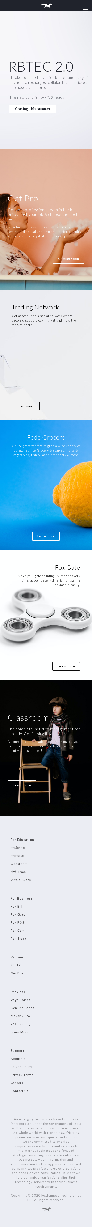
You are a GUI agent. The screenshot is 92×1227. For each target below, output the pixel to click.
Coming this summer (33, 108)
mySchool (18, 848)
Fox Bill (16, 906)
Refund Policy (21, 1067)
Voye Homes (20, 1000)
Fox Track (18, 938)
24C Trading (20, 1024)
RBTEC (16, 965)
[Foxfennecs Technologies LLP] (46, 5)
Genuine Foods (22, 1008)
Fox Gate (18, 914)
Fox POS (17, 922)
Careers (17, 1083)
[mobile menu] (86, 9)
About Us (18, 1059)
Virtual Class (21, 880)
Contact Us (19, 1091)
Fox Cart (18, 930)
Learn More (20, 1032)
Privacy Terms (22, 1075)
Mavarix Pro (20, 1016)
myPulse (17, 856)
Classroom (19, 864)
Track (22, 872)
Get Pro (17, 973)
